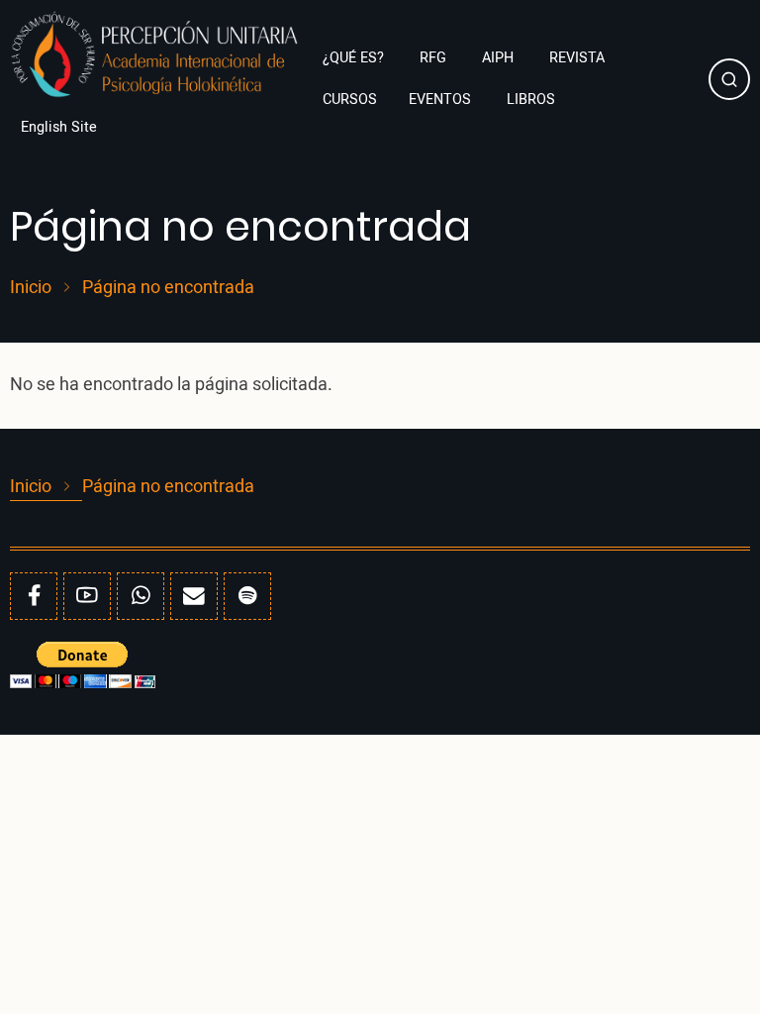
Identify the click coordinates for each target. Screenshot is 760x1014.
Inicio (30, 288)
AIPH (500, 58)
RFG (435, 58)
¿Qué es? (355, 58)
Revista (577, 58)
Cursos (350, 99)
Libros (533, 99)
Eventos (442, 99)
